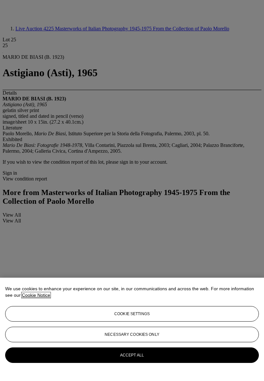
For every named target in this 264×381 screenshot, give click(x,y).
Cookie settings (132, 314)
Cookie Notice (36, 295)
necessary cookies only (132, 334)
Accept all (132, 355)
